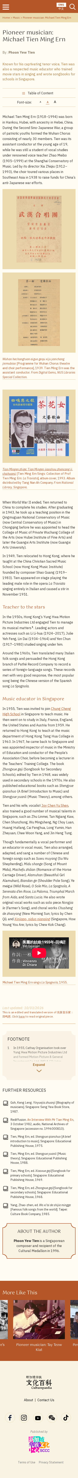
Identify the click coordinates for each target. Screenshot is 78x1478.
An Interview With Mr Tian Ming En (50, 1120)
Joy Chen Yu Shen (54, 805)
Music (16, 17)
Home (6, 17)
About (28, 1400)
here (22, 1016)
